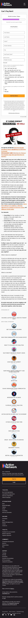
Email (3, 503)
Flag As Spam (23, 116)
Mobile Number (6, 57)
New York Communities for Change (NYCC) (14, 337)
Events (3, 508)
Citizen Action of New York (14, 422)
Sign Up (14, 479)
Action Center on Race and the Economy (14, 414)
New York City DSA (14, 431)
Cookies (4, 613)
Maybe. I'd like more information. (13, 75)
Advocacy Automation (7, 512)
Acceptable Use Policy (16, 613)
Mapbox (12, 588)
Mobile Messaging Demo (7, 522)
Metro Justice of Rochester (14, 455)
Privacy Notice (5, 611)
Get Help (4, 554)
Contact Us (4, 525)
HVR (5, 598)
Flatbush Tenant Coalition (14, 405)
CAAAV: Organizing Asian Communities (14, 388)
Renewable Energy (20, 611)
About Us (4, 543)
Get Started (4, 518)
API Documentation (6, 560)
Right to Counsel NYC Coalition (14, 345)
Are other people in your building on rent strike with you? (13, 87)
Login (14, 482)
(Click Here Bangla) (19, 147)
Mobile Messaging (6, 505)
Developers (4, 556)
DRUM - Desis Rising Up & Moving (14, 439)
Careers (4, 523)
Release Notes (5, 545)
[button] (25, 4)
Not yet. (7, 91)
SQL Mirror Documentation (8, 558)
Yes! (6, 89)
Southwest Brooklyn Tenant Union (14, 353)
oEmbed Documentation (7, 561)
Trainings (4, 553)
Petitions (4, 507)
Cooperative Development (8, 541)
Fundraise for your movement (8, 531)
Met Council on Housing (14, 329)
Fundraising (4, 510)
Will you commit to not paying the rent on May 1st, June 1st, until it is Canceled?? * (13, 66)
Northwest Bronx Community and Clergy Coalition (14, 371)
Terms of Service (12, 611)
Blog (3, 546)
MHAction (14, 380)
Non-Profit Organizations (7, 492)
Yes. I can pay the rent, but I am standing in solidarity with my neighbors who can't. (14, 72)
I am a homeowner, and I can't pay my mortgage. (14, 77)
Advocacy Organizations (7, 495)
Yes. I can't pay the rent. (11, 68)
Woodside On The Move (14, 397)
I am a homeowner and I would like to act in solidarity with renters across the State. (14, 82)
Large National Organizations (8, 493)
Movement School (14, 447)
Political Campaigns (6, 497)
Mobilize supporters (6, 533)
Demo (3, 520)
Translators (9, 613)
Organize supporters (6, 535)
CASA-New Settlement (14, 362)
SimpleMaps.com (6, 593)
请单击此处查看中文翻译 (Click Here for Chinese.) (13, 153)
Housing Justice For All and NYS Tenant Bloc (14, 318)
